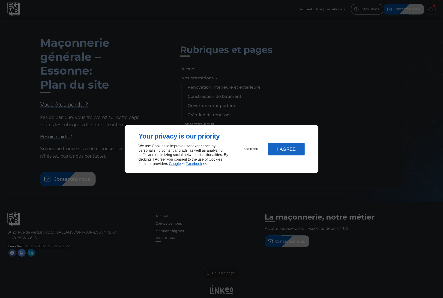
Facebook (194, 164)
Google (175, 164)
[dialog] (221, 149)
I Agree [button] (286, 149)
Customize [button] (251, 148)
